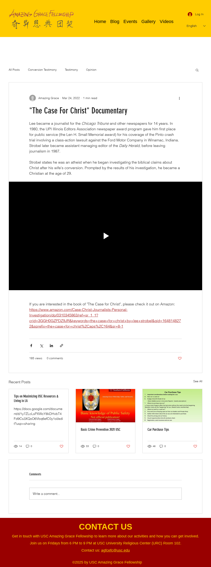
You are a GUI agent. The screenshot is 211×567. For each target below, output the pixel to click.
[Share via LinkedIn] (51, 346)
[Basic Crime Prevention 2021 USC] (105, 405)
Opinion (91, 70)
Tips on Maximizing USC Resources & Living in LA (36, 398)
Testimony (71, 70)
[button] (197, 70)
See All (197, 381)
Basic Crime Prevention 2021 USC (100, 429)
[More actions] (179, 98)
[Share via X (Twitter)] (41, 346)
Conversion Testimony (42, 70)
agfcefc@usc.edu (115, 550)
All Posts (14, 70)
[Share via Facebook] (31, 346)
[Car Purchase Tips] (172, 405)
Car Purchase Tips (158, 429)
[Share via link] (61, 346)
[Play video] (105, 236)
